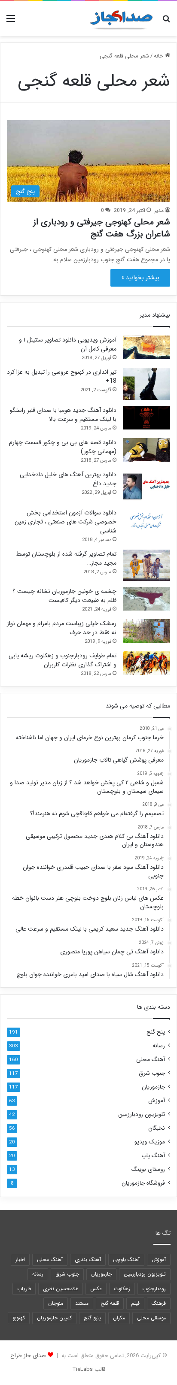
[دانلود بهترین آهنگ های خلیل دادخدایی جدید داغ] (146, 486)
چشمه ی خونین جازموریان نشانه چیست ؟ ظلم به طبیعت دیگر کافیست (64, 596)
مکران (119, 1318)
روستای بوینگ (148, 1169)
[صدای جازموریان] (121, 18)
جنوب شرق (152, 1073)
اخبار (20, 1259)
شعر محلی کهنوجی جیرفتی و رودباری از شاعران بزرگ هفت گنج (101, 228)
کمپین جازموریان (54, 1318)
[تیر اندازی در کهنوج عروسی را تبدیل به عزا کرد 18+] (146, 384)
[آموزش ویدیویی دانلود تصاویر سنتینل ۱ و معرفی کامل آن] (146, 347)
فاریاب (24, 1289)
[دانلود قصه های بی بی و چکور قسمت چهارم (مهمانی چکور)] (146, 450)
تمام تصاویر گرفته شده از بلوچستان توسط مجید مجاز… (66, 558)
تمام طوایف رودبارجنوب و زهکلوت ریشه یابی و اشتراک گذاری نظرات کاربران (62, 660)
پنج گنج (155, 1032)
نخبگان (156, 1128)
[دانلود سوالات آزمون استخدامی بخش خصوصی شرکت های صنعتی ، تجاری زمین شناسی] (146, 520)
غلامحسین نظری (60, 1289)
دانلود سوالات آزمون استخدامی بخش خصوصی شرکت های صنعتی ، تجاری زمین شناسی (65, 521)
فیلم (135, 1303)
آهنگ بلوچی (126, 1259)
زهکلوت (122, 1289)
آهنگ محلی (150, 1059)
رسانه (159, 1045)
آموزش (156, 1100)
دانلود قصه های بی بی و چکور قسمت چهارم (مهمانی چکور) (62, 447)
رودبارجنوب (154, 1289)
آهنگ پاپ (153, 1155)
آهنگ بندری (88, 1259)
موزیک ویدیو (149, 1141)
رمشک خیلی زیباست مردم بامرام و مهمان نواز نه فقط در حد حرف (61, 628)
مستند (81, 1303)
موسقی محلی (151, 1318)
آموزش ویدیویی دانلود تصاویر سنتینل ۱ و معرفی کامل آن (67, 344)
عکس (96, 1289)
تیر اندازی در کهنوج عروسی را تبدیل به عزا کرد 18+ (61, 376)
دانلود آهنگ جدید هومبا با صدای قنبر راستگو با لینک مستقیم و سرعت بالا (63, 414)
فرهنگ (159, 1303)
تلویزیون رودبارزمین (141, 1114)
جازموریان (153, 1087)
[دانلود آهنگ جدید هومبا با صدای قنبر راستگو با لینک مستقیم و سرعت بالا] (146, 417)
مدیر (159, 210)
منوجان (55, 1303)
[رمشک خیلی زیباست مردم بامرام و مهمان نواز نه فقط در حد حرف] (146, 631)
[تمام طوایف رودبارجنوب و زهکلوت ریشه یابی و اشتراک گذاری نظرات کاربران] (146, 663)
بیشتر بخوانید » (140, 277)
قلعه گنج (110, 1303)
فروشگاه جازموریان (143, 1183)
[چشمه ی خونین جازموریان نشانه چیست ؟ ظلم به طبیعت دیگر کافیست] (146, 599)
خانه (159, 55)
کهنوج (18, 1318)
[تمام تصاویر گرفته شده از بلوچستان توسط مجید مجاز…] (146, 565)
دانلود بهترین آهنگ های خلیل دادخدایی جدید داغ (68, 479)
